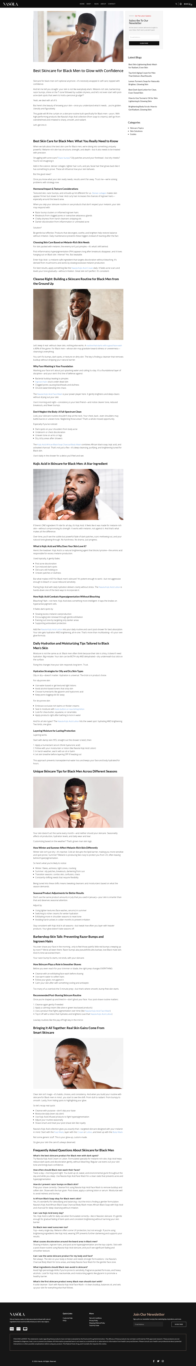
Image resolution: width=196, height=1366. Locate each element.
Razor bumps (64, 158)
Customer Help (68, 1318)
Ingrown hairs (41, 381)
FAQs (64, 1320)
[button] (188, 4)
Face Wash (59, 1132)
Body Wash (118, 1132)
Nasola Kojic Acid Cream (82, 268)
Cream (80, 1132)
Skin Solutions (136, 131)
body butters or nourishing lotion (69, 709)
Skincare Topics (137, 128)
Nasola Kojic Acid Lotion (109, 587)
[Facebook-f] (154, 1361)
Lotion (89, 1132)
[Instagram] (163, 1361)
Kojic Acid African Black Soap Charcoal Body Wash (59, 444)
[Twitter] (158, 1361)
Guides (133, 134)
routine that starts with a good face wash (104, 345)
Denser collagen (99, 193)
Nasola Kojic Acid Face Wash (49, 394)
